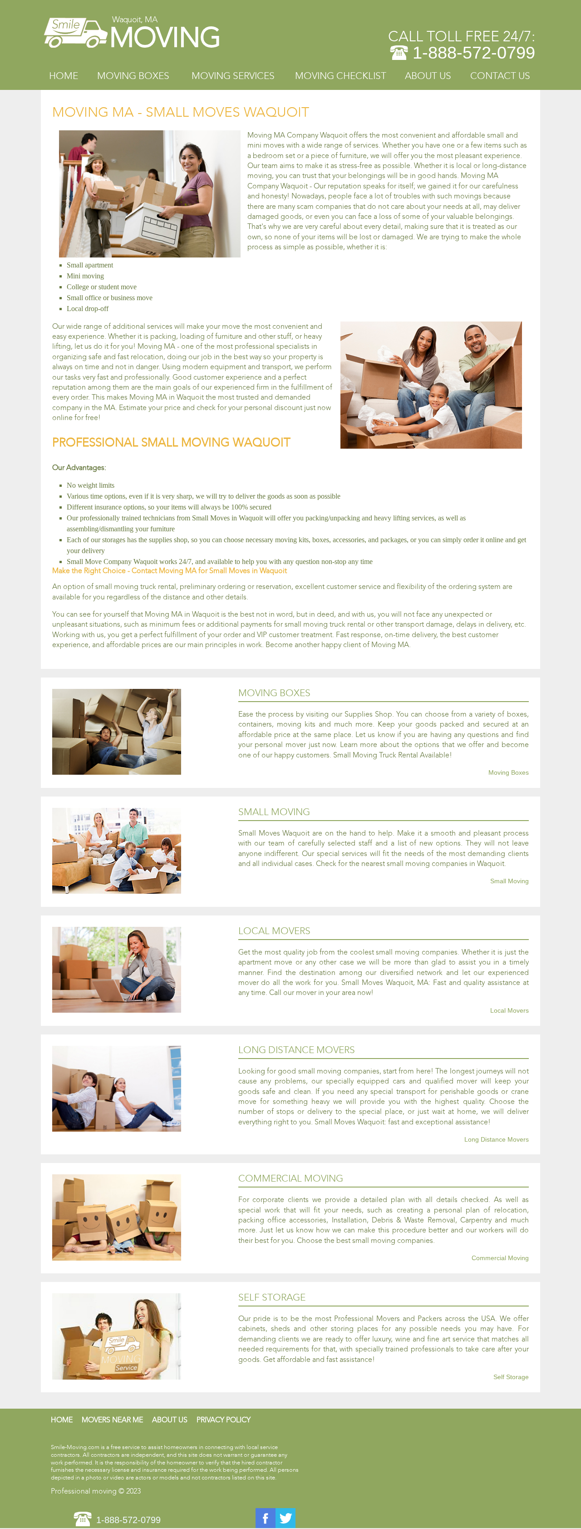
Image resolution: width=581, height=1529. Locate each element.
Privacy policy (224, 1419)
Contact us (500, 76)
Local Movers (509, 1011)
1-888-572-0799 (474, 52)
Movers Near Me (112, 1419)
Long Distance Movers (496, 1140)
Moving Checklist (340, 76)
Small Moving (509, 881)
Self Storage (511, 1377)
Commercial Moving (500, 1258)
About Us (428, 76)
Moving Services (233, 76)
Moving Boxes (133, 76)
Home (63, 76)
